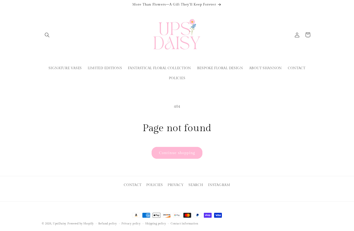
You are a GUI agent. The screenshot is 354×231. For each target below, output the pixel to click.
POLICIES (154, 185)
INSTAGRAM (219, 185)
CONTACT (132, 185)
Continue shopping (177, 153)
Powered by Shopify (80, 223)
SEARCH (195, 185)
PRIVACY (176, 185)
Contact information (184, 223)
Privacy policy (131, 223)
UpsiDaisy (60, 223)
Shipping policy (155, 223)
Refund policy (107, 223)
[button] (47, 34)
